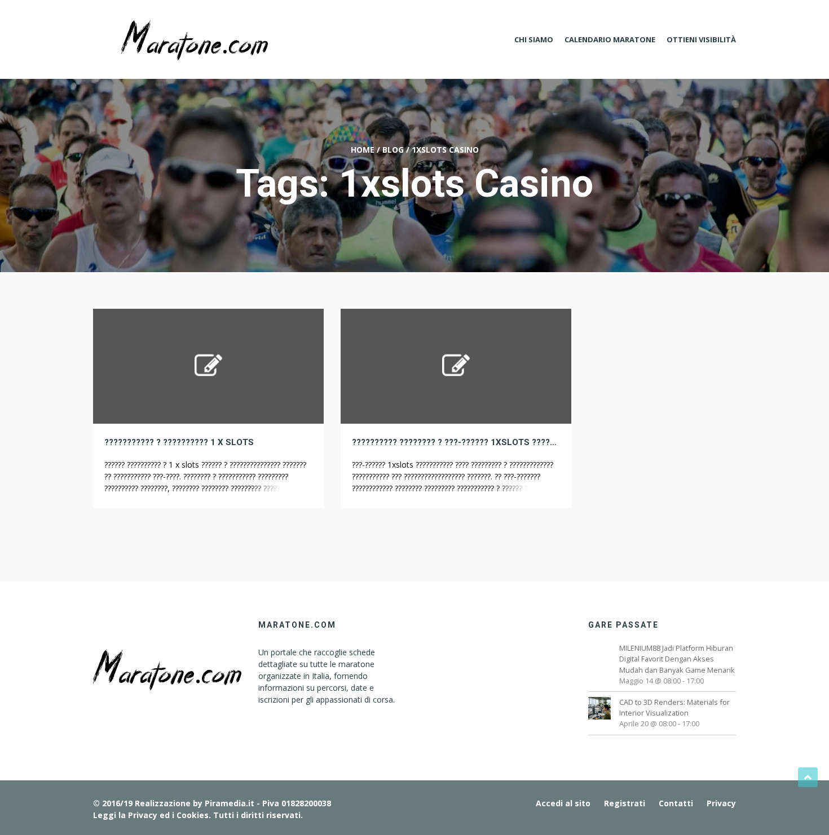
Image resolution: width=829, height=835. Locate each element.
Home (362, 149)
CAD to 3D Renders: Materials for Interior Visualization (674, 707)
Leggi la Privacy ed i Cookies (151, 815)
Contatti (676, 803)
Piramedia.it (229, 803)
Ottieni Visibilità (701, 39)
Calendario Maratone (610, 39)
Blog (393, 149)
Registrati (624, 803)
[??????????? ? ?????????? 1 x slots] (208, 365)
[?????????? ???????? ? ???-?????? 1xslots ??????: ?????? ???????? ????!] (456, 365)
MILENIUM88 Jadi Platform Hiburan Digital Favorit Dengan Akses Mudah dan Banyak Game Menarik (677, 658)
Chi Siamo (533, 39)
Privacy (721, 803)
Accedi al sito (563, 803)
